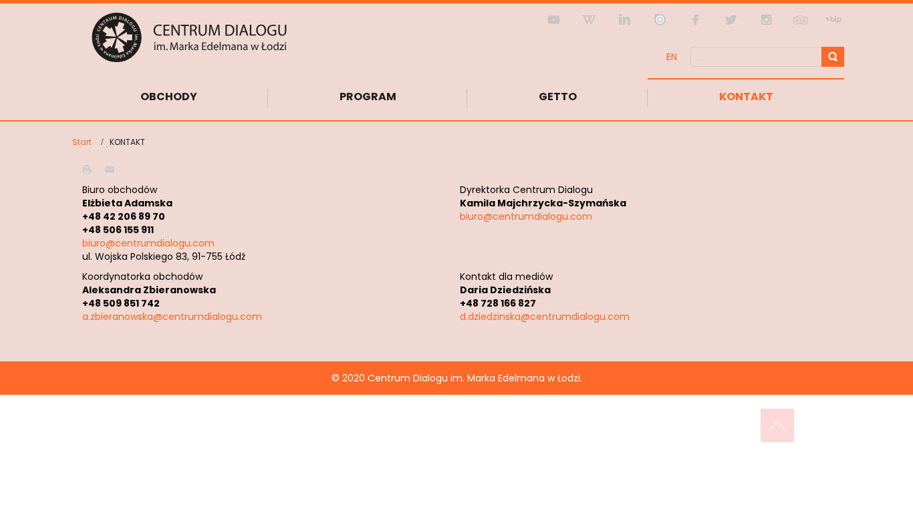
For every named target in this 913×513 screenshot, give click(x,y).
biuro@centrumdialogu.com (148, 243)
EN (671, 56)
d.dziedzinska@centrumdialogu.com (545, 316)
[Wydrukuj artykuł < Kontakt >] (90, 169)
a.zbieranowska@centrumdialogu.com (172, 316)
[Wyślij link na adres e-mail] (113, 169)
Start (82, 142)
